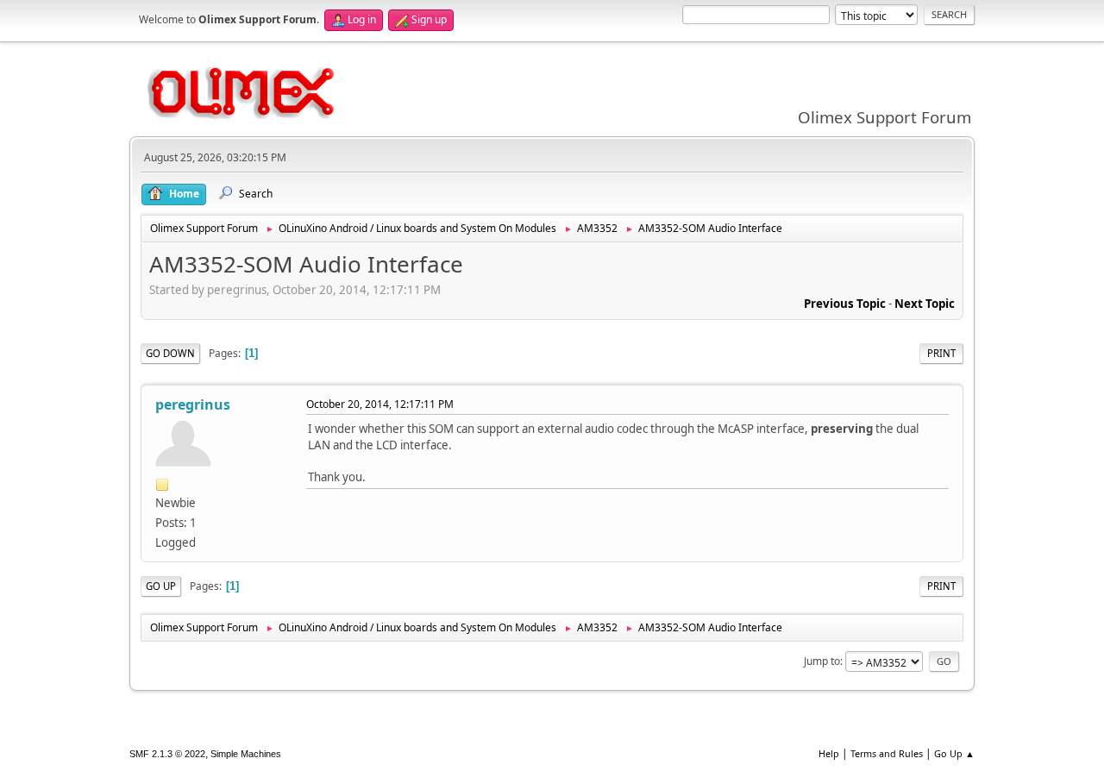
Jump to (822, 661)
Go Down (170, 353)
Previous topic (845, 303)
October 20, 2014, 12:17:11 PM (380, 404)
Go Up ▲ (954, 753)
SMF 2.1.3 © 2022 (167, 754)
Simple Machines (245, 754)
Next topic (924, 303)
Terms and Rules (886, 753)
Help (829, 753)
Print (941, 353)
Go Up (161, 586)
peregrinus (192, 404)
